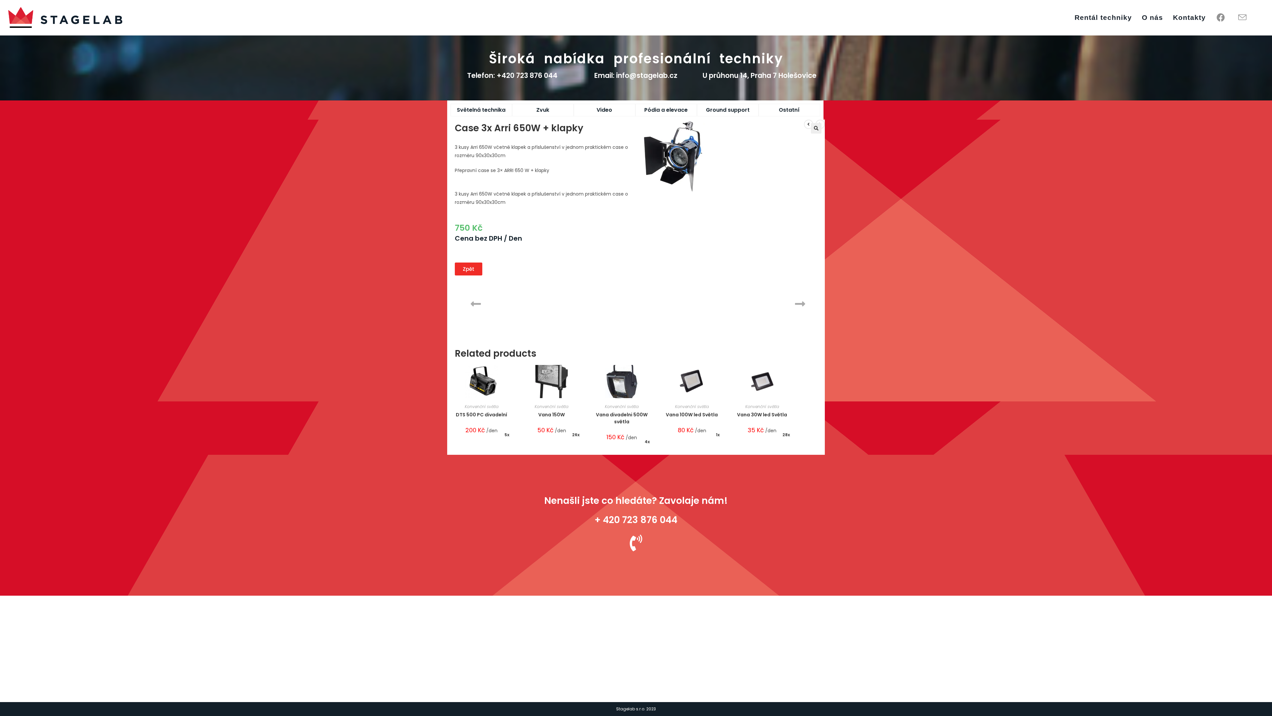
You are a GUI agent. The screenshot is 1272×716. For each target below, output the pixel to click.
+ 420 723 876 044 (636, 519)
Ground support (728, 110)
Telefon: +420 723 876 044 (512, 75)
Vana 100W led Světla (692, 414)
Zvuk (542, 110)
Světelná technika (481, 110)
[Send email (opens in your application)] (1242, 18)
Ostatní (789, 110)
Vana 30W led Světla (762, 414)
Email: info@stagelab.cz (635, 75)
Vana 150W (551, 414)
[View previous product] (808, 124)
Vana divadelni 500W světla (622, 418)
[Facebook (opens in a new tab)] (1220, 17)
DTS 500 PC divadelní (481, 414)
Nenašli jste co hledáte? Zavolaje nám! (636, 500)
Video (604, 110)
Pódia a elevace (666, 110)
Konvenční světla (482, 406)
